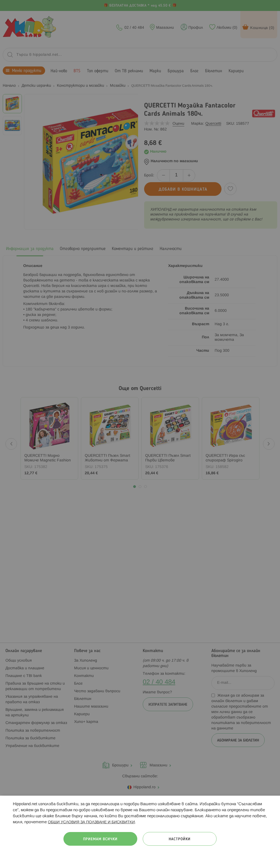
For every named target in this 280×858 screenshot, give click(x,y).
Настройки (180, 839)
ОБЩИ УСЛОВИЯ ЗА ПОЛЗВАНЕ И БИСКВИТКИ (91, 822)
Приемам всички (100, 839)
